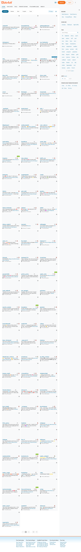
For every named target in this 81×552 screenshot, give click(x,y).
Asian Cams (28, 545)
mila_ (4, 58)
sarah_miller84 (6, 290)
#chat (48, 490)
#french (22, 442)
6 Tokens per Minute (41, 542)
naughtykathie (25, 174)
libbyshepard (6, 125)
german (72, 49)
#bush (41, 94)
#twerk (28, 127)
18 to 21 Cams (19, 543)
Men (18, 11)
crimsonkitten (24, 373)
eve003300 (24, 323)
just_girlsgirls (24, 290)
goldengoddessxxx (44, 25)
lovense (63, 67)
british (63, 51)
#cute (41, 127)
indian (63, 62)
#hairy (29, 243)
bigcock (67, 54)
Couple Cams (63, 545)
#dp (12, 227)
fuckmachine (73, 43)
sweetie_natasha (7, 307)
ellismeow (42, 505)
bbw (63, 43)
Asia (63, 16)
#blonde (8, 78)
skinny (63, 46)
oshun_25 (5, 241)
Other (75, 16)
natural (73, 59)
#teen (13, 28)
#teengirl (42, 276)
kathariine (5, 174)
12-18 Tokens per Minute (42, 543)
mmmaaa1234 (24, 257)
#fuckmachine (30, 160)
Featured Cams (63, 542)
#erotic (34, 358)
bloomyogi (24, 92)
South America (73, 14)
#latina (30, 126)
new (63, 41)
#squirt (49, 144)
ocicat (4, 92)
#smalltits (10, 193)
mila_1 (41, 108)
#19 (49, 127)
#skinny (12, 78)
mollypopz (42, 423)
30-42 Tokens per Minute (42, 544)
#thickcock (5, 342)
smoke (63, 65)
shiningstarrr (6, 42)
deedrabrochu (24, 456)
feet (63, 49)
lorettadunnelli (6, 323)
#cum (48, 193)
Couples (24, 11)
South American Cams (30, 546)
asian (63, 38)
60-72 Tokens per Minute (42, 545)
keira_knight (6, 406)
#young (15, 78)
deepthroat (69, 46)
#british (14, 358)
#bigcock (15, 227)
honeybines (24, 307)
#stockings (23, 359)
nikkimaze (42, 439)
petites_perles (25, 274)
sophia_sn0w (43, 274)
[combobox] (37, 2)
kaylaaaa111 (43, 241)
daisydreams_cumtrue (8, 356)
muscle (68, 59)
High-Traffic (76, 24)
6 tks (63, 85)
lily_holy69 (24, 241)
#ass (55, 424)
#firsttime (23, 78)
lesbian (72, 54)
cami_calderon (43, 125)
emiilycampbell (25, 125)
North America (65, 14)
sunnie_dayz (43, 141)
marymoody (43, 92)
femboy (73, 57)
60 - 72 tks (64, 88)
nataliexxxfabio (6, 456)
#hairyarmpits (35, 326)
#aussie (22, 61)
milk (76, 49)
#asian (18, 111)
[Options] (56, 11)
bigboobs (67, 35)
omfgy (41, 489)
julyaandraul (24, 75)
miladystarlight (44, 373)
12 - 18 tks (68, 85)
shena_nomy (43, 75)
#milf (32, 144)
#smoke (34, 442)
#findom (12, 342)
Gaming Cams (52, 544)
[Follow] (19, 16)
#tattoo (25, 193)
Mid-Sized (69, 24)
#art (37, 358)
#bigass (35, 60)
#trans (52, 342)
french (73, 67)
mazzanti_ (23, 224)
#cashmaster (15, 341)
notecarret (24, 390)
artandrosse (24, 356)
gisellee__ (42, 191)
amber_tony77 (6, 505)
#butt (27, 210)
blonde (67, 62)
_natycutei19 (24, 340)
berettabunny (43, 406)
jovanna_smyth (6, 373)
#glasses (45, 425)
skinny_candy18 (7, 224)
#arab (32, 442)
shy (77, 57)
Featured (5, 11)
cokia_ (41, 472)
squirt (76, 35)
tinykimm (23, 423)
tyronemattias (43, 390)
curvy (63, 57)
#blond (36, 242)
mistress (68, 57)
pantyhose (75, 51)
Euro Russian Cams (30, 544)
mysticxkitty (6, 141)
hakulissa (42, 340)
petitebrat (42, 290)
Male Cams (62, 544)
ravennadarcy (43, 58)
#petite (43, 127)
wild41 (41, 207)
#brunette (48, 424)
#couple (48, 210)
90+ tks (70, 88)
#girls (6, 227)
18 (62, 35)
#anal (16, 28)
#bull (12, 341)
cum (74, 65)
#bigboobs (34, 126)
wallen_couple (6, 472)
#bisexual (9, 227)
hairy (71, 41)
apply (70, 78)
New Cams (52, 543)
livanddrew (24, 141)
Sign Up (62, 2)
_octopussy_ (24, 406)
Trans (30, 11)
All (50, 2)
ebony (72, 35)
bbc (75, 62)
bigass (67, 43)
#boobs (32, 60)
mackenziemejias (7, 489)
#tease (46, 508)
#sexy (26, 127)
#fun (46, 490)
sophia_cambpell (44, 456)
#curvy (54, 93)
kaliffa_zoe (43, 158)
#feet (17, 177)
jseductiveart (24, 108)
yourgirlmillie (6, 274)
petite (68, 67)
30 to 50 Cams (19, 545)
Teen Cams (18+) (19, 542)
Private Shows (53, 542)
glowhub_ (42, 307)
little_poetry (6, 423)
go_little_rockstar (44, 356)
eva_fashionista (44, 42)
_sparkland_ (6, 108)
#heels (27, 359)
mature (67, 38)
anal (75, 38)
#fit (52, 144)
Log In (69, 2)
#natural (44, 94)
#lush (28, 78)
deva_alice (5, 75)
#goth (22, 193)
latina (67, 41)
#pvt (30, 508)
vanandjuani (24, 42)
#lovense (51, 93)
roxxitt (42, 174)
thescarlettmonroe (26, 489)
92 (33, 532)
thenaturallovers (7, 390)
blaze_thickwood (7, 340)
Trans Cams (62, 546)
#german (42, 442)
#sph (10, 359)
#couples (28, 144)
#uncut (52, 392)
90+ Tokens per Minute (42, 546)
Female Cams (63, 543)
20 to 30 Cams (19, 544)
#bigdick (41, 342)
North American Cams (30, 542)
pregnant (69, 51)
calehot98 (5, 25)
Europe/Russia (69, 16)
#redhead (16, 409)
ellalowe (23, 207)
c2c (72, 62)
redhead (64, 59)
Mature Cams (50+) (20, 546)
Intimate (64, 24)
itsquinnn (5, 158)
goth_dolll (23, 191)
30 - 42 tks (74, 85)
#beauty (7, 260)
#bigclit (46, 144)
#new (15, 111)
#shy (52, 242)
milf (72, 38)
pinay (63, 54)
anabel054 (23, 505)
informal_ (5, 257)
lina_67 (23, 439)
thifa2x (4, 191)
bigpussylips (69, 65)
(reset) (65, 76)
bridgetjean (24, 58)
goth (77, 54)
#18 (11, 28)
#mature (43, 144)
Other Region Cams (30, 543)
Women (12, 11)
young (67, 49)
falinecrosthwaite (7, 207)
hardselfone (24, 472)
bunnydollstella (25, 25)
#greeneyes (52, 424)
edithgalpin (43, 224)
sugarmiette (6, 522)
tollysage (5, 439)
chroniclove (43, 257)
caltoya (42, 323)
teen (75, 41)
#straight (9, 342)
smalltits (75, 46)
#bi (50, 392)
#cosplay (31, 193)
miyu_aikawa (24, 158)
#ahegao (34, 193)
